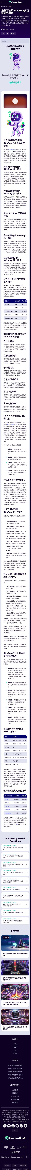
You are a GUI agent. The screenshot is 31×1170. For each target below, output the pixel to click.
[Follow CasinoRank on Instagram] (9, 1126)
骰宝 (15, 1050)
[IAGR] (6, 1147)
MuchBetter (8, 813)
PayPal (7, 806)
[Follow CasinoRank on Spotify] (21, 1126)
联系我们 (15, 1093)
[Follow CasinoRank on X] (13, 1126)
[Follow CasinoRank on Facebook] (5, 1126)
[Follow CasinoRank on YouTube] (17, 1126)
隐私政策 (15, 1102)
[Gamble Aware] (12, 1157)
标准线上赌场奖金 (12, 424)
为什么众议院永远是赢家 (15, 1065)
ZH (14, 1130)
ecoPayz (7, 809)
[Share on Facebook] (7, 33)
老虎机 (15, 1053)
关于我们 (15, 1090)
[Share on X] (3, 33)
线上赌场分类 (12, 149)
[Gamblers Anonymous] (12, 1147)
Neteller (7, 802)
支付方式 (15, 824)
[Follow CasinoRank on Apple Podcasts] (25, 1126)
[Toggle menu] (2, 2)
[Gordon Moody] (15, 1152)
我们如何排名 (15, 1099)
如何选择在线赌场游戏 (15, 1068)
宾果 (15, 1044)
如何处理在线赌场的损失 (15, 1078)
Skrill (6, 799)
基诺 (15, 1047)
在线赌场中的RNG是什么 (15, 1075)
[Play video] (15, 101)
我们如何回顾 (15, 1096)
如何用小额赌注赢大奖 (15, 1072)
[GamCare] (21, 1147)
